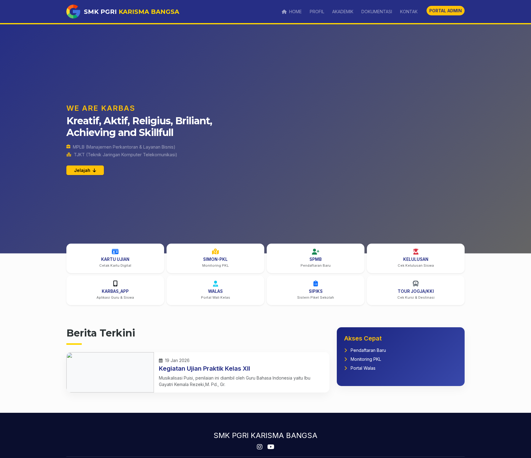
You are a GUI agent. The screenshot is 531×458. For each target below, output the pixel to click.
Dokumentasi (376, 11)
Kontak (409, 11)
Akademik (342, 11)
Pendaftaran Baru (367, 350)
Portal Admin (445, 10)
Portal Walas (362, 368)
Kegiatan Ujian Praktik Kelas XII (204, 368)
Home (295, 11)
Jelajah (83, 170)
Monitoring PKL (365, 359)
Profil (317, 11)
